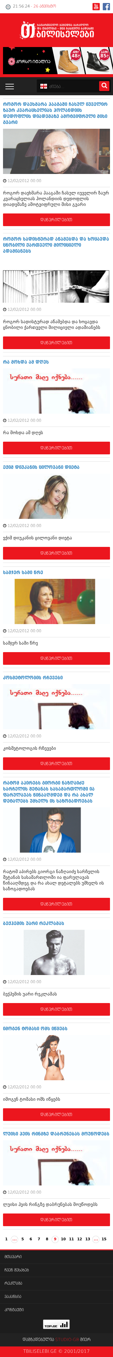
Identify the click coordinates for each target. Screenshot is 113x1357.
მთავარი (13, 1257)
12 (79, 1239)
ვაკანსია (13, 1297)
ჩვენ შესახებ (17, 1270)
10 (63, 1239)
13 (87, 1239)
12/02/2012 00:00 (24, 181)
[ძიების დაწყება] (104, 86)
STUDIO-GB (67, 1340)
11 (71, 1239)
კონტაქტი (14, 1310)
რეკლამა (13, 1284)
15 (104, 1239)
